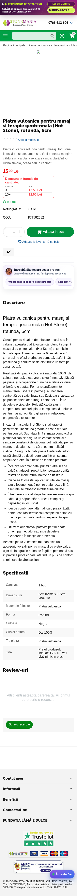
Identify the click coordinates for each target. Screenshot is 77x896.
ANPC (57, 887)
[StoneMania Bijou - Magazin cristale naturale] (20, 22)
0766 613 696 (58, 23)
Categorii (5, 36)
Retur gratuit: (12, 209)
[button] (53, 242)
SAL (65, 887)
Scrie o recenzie (28, 139)
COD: (7, 217)
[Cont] (62, 36)
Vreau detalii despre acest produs (29, 282)
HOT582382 (35, 217)
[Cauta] (52, 36)
